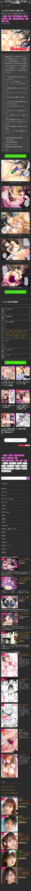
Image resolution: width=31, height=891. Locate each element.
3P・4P (5, 463)
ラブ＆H (5, 502)
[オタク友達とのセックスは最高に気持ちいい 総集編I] (9, 583)
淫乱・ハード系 (7, 545)
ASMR (5, 16)
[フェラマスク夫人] (9, 766)
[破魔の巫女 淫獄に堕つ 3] (9, 564)
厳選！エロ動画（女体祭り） (8, 789)
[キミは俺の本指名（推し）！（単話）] (9, 690)
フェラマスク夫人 (23, 754)
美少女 (5, 549)
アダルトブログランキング (8, 786)
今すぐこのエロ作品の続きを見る (15, 156)
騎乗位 (5, 552)
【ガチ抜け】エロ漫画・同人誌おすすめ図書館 (15, 2)
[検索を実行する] (28, 478)
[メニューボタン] (1, 2)
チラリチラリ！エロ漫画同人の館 (9, 793)
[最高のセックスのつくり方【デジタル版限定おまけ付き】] (9, 665)
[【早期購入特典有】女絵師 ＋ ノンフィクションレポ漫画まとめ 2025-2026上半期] (9, 637)
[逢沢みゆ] (9, 858)
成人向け (23, 337)
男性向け (17, 337)
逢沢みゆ (20, 850)
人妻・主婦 (4, 18)
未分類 (5, 542)
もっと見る (15, 440)
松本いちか (21, 833)
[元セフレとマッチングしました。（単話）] (9, 715)
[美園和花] (9, 806)
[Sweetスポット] (9, 741)
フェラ (9, 16)
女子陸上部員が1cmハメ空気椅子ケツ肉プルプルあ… (24, 855)
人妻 (4, 508)
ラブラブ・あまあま (18, 16)
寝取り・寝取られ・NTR (18, 18)
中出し (25, 16)
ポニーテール (10, 337)
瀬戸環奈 (20, 816)
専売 (27, 18)
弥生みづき (21, 868)
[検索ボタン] (29, 2)
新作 (7, 21)
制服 (10, 18)
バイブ (22, 333)
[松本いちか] (9, 840)
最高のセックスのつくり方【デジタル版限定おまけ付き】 (24, 655)
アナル (18, 333)
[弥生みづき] (9, 875)
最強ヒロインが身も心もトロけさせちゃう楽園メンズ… (24, 819)
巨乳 (3, 21)
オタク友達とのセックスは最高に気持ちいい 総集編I (24, 579)
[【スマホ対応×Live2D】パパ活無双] (9, 602)
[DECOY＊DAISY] (9, 619)
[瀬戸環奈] (9, 823)
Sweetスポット (22, 729)
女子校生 (5, 525)
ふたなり (5, 492)
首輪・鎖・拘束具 (14, 335)
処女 (4, 515)
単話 (4, 522)
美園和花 (20, 798)
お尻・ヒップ (23, 335)
